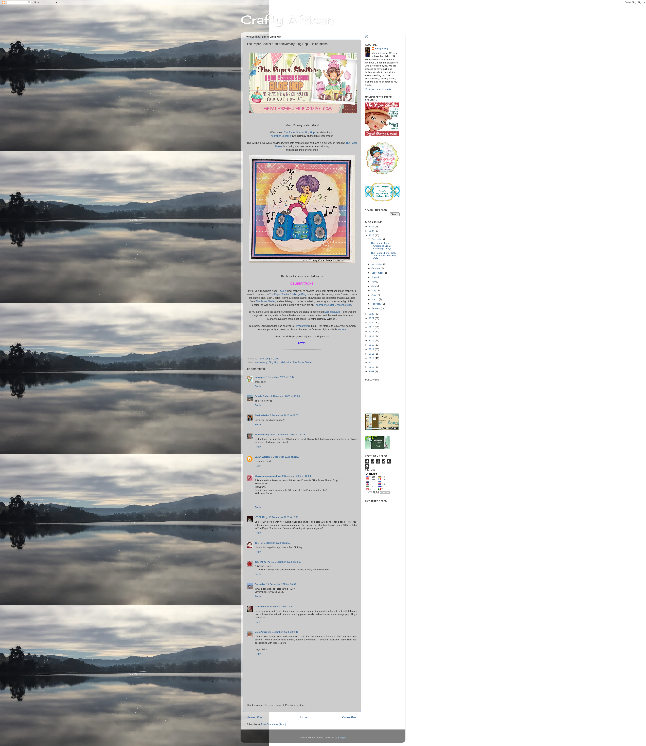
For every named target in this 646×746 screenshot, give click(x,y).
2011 (371, 362)
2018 (372, 331)
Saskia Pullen (262, 396)
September (377, 273)
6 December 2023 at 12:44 (280, 377)
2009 (372, 371)
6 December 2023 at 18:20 (285, 396)
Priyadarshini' (301, 325)
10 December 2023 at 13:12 (284, 517)
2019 (372, 327)
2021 (372, 318)
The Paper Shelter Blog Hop (299, 132)
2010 (372, 367)
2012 (372, 358)
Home (302, 717)
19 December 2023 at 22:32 (282, 606)
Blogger (342, 737)
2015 (372, 345)
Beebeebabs (262, 415)
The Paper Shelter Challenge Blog (287, 294)
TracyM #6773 (262, 562)
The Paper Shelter (265, 301)
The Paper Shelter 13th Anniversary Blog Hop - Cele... (384, 256)
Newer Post (254, 717)
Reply (258, 386)
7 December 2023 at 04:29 (290, 434)
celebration (286, 362)
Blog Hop (273, 362)
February (376, 304)
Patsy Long (381, 48)
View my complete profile (378, 89)
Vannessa (260, 606)
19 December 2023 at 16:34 (281, 584)
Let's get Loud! (332, 311)
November (377, 264)
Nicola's (282, 291)
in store (342, 329)
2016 (372, 340)
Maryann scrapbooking (268, 476)
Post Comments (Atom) (273, 724)
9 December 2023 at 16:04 (296, 476)
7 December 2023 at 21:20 (285, 457)
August (375, 277)
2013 (372, 354)
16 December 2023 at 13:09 (286, 562)
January (376, 308)
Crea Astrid (261, 632)
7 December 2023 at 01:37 (284, 415)
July (373, 281)
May (374, 290)
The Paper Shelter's (280, 136)
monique (260, 377)
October (376, 268)
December (377, 239)
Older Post (349, 717)
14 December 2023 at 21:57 (275, 543)
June (374, 286)
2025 (372, 226)
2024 (372, 231)
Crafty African (287, 19)
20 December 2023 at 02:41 (283, 632)
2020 (372, 322)
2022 (372, 314)
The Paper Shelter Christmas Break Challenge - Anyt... (382, 246)
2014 (372, 349)
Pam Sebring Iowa (265, 434)
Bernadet (260, 584)
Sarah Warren (262, 457)
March (375, 299)
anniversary (261, 362)
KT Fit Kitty (261, 517)
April (374, 295)
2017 (372, 336)
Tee (257, 543)
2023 (372, 235)
